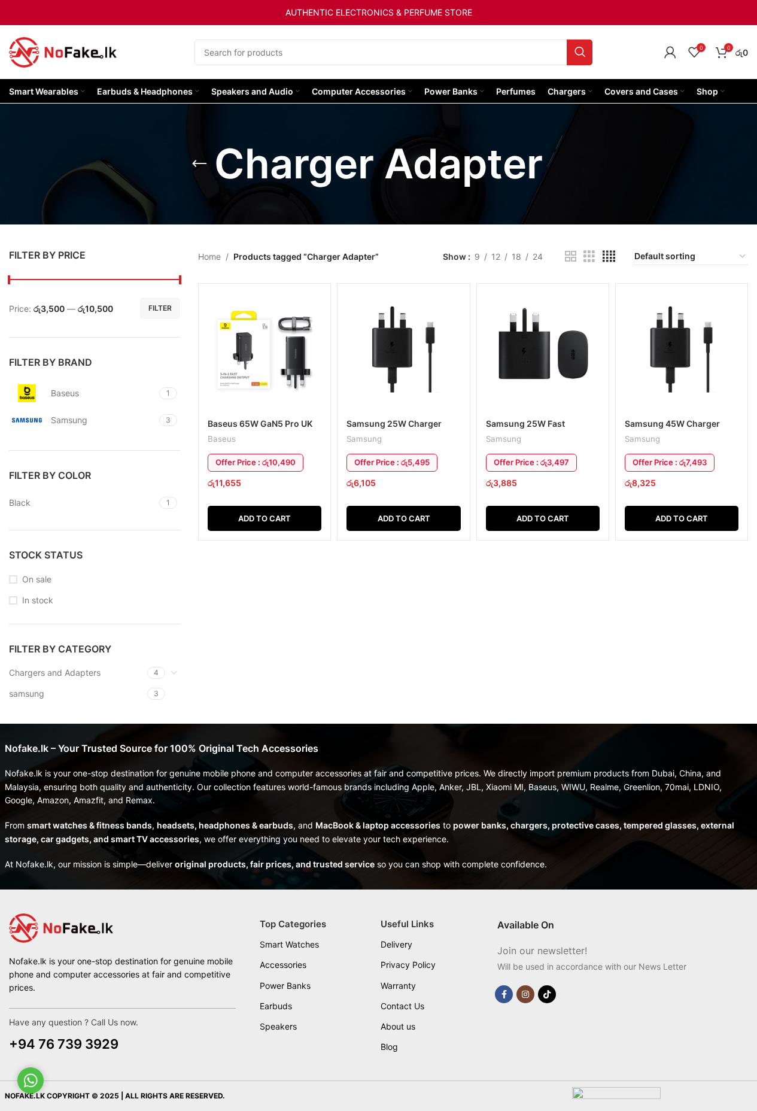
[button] (264, 518)
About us (398, 1026)
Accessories (283, 965)
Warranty (398, 986)
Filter (160, 307)
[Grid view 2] (570, 256)
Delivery (396, 944)
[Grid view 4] (609, 256)
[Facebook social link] (504, 994)
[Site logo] (63, 51)
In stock (37, 600)
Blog (389, 1047)
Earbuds (276, 1006)
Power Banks (285, 986)
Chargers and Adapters (55, 672)
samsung (26, 693)
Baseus (222, 439)
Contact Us (402, 1006)
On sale (36, 579)
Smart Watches (289, 944)
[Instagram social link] (525, 994)
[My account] (670, 52)
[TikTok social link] (547, 994)
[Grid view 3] (589, 256)
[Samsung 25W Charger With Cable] (403, 352)
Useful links (407, 924)
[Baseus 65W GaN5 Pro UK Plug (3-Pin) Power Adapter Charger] (264, 352)
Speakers (278, 1026)
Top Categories (293, 924)
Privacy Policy (408, 965)
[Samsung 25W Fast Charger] (543, 352)
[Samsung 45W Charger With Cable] (681, 352)
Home (209, 256)
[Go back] (199, 164)
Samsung (364, 439)
